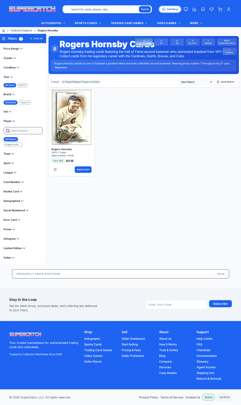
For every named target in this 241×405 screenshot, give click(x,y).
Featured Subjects (21, 30)
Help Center (205, 338)
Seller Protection (133, 356)
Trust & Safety (168, 350)
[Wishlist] (211, 9)
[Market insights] (194, 9)
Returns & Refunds (209, 378)
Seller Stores (93, 361)
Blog (162, 356)
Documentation (207, 356)
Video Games (93, 356)
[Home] (3, 30)
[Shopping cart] (220, 9)
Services (165, 367)
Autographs (92, 338)
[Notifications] (203, 9)
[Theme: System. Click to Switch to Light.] (186, 9)
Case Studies (168, 373)
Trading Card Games (98, 350)
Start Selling (130, 344)
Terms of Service (171, 397)
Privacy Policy (148, 397)
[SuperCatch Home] (32, 9)
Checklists (203, 350)
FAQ (199, 344)
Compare (165, 361)
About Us (165, 338)
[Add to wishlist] (55, 169)
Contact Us (193, 397)
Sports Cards (93, 344)
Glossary (202, 361)
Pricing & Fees (131, 350)
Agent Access (206, 367)
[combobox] (107, 9)
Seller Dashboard (133, 338)
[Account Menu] (229, 9)
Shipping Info (205, 373)
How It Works (168, 344)
